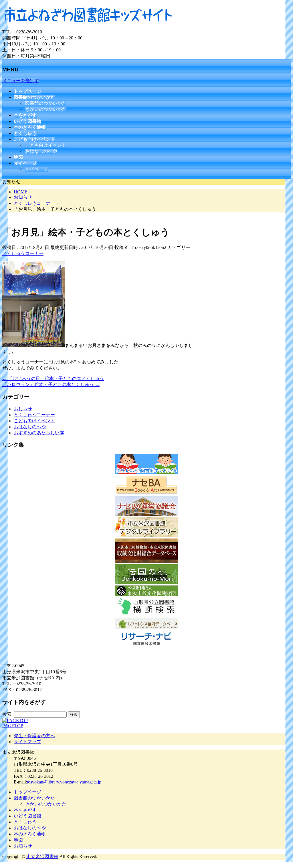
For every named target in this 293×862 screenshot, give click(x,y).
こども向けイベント (45, 145)
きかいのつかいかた (45, 109)
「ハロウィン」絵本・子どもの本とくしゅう (51, 384)
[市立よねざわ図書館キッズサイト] (88, 26)
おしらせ (23, 408)
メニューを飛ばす (20, 80)
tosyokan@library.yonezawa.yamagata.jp (64, 781)
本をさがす (25, 809)
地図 (18, 839)
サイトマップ (27, 741)
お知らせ (23, 845)
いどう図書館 (27, 815)
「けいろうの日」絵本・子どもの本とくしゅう (53, 378)
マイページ (36, 169)
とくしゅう (25, 821)
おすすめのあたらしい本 (39, 432)
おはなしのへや (41, 151)
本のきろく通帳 (30, 833)
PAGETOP (12, 725)
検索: (7, 714)
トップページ (27, 791)
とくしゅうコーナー (22, 253)
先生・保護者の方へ (34, 735)
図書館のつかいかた (45, 103)
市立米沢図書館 (42, 856)
